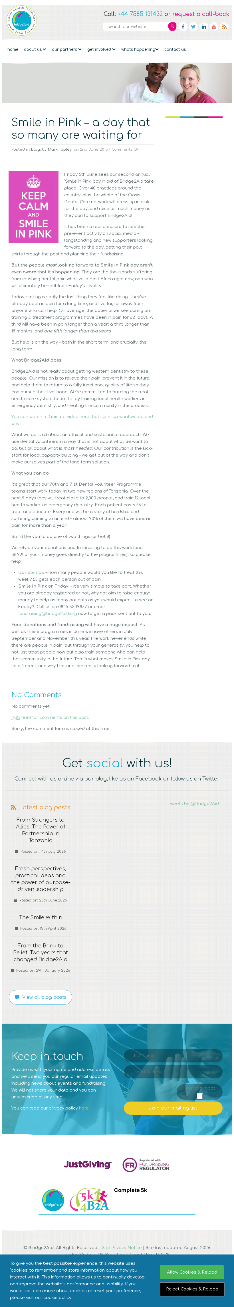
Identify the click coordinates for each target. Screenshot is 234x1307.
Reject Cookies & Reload (192, 1289)
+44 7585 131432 (140, 14)
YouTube (214, 26)
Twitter (193, 26)
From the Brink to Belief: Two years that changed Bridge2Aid (40, 952)
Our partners (65, 49)
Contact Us (175, 49)
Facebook (183, 26)
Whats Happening (138, 49)
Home (12, 49)
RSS (224, 26)
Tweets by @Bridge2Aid (193, 803)
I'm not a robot (199, 1088)
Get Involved (99, 49)
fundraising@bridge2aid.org (47, 613)
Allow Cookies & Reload (192, 1272)
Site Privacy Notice (122, 1247)
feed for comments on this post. (50, 717)
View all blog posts (42, 997)
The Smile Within (40, 917)
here (84, 1108)
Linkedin (203, 26)
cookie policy (57, 1297)
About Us (33, 49)
